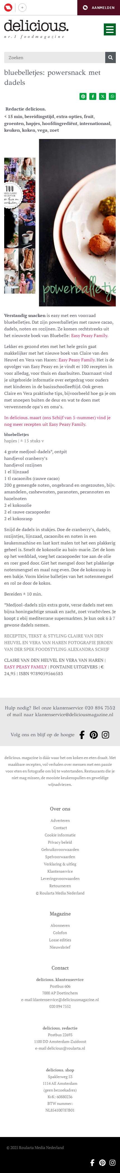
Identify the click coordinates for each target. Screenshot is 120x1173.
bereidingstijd (39, 116)
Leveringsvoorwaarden (60, 878)
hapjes (33, 123)
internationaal (95, 123)
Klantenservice (60, 871)
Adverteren (60, 820)
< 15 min (13, 116)
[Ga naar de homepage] (36, 26)
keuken (12, 130)
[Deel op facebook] (92, 96)
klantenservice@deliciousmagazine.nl (74, 715)
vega (42, 130)
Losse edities (60, 939)
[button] (98, 7)
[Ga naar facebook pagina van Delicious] (80, 735)
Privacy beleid (60, 842)
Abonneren (60, 925)
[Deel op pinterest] (83, 96)
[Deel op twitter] (102, 96)
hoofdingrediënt (59, 123)
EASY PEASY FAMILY (25, 667)
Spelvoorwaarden (60, 856)
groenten (14, 123)
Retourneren (60, 885)
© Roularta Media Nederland (60, 893)
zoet (54, 130)
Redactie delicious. (26, 109)
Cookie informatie (60, 835)
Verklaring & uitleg (60, 864)
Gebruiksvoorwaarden (60, 849)
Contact (60, 827)
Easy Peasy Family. (89, 335)
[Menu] (110, 29)
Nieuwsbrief (60, 947)
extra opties (69, 116)
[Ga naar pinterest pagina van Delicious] (92, 735)
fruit (88, 116)
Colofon (60, 932)
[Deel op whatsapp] (112, 96)
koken (28, 130)
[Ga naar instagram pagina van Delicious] (104, 735)
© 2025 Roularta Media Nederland (35, 1147)
